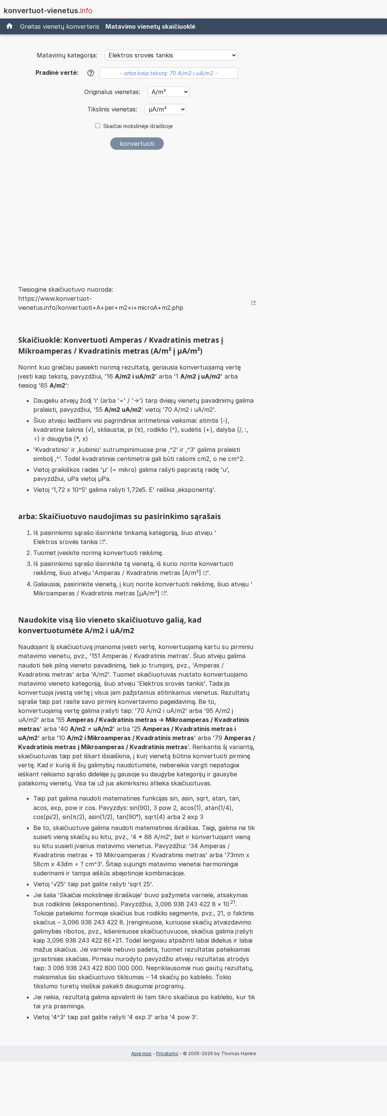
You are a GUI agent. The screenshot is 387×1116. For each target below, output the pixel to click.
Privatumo (167, 1053)
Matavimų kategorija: (67, 55)
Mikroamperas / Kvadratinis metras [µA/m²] (96, 593)
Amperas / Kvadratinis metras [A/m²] (147, 573)
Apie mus (141, 1053)
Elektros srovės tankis (65, 542)
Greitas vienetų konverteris (59, 26)
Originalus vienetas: (113, 92)
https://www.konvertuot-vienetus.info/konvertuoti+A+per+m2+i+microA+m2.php (100, 303)
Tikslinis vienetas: (113, 109)
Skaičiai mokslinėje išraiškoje (138, 126)
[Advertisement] (137, 212)
